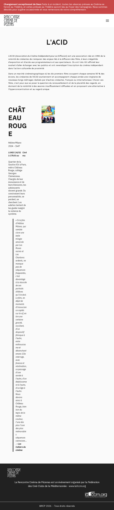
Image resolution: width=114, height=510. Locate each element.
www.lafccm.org (77, 486)
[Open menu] (107, 20)
